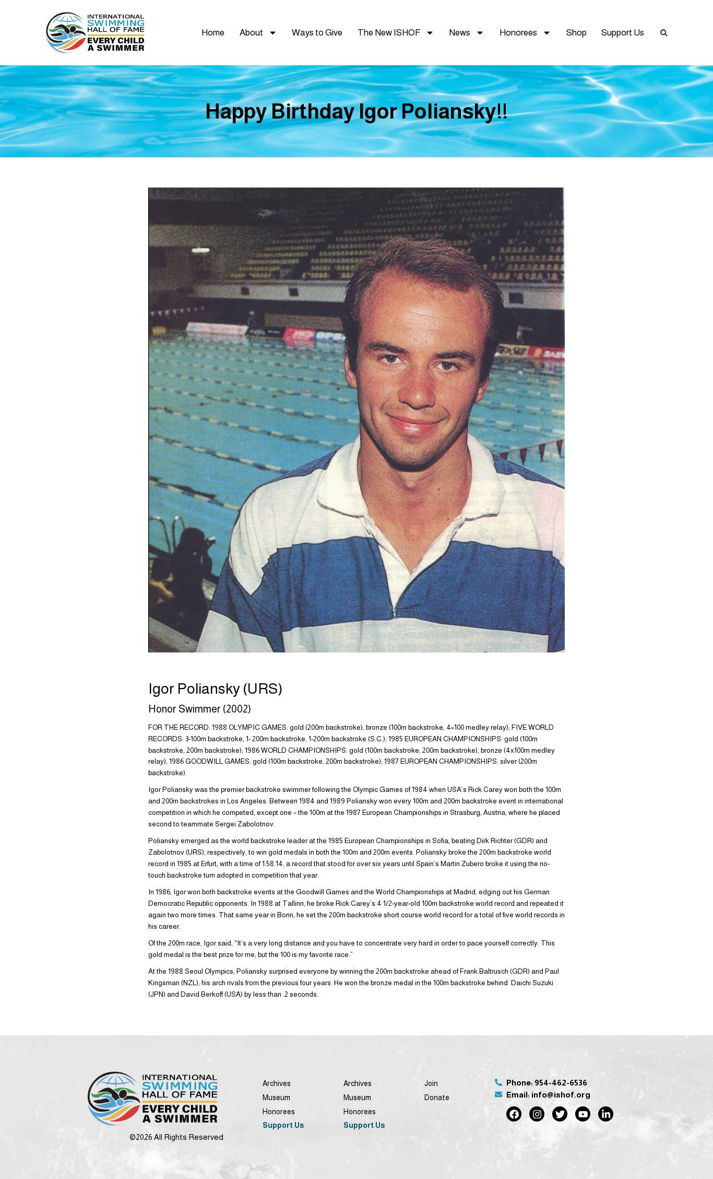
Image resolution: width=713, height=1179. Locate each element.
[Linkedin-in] (605, 1114)
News (459, 33)
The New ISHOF (389, 33)
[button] (664, 32)
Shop (576, 33)
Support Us (622, 33)
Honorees (518, 33)
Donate (436, 1097)
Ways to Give (317, 33)
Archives (277, 1083)
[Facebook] (513, 1114)
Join (431, 1083)
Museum (276, 1097)
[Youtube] (582, 1114)
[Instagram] (536, 1114)
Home (212, 33)
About (251, 33)
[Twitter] (559, 1114)
